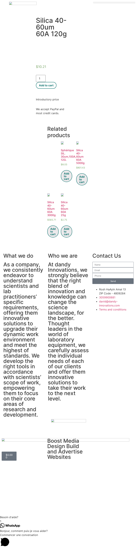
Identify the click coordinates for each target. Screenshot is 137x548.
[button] (114, 3)
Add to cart (46, 85)
